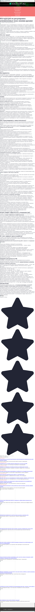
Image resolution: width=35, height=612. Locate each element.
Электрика (17, 15)
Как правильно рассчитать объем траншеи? (10, 600)
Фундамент (17, 10)
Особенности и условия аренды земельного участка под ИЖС (13, 463)
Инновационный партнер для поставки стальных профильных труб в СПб (16, 528)
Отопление (17, 13)
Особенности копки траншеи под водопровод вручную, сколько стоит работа (17, 586)
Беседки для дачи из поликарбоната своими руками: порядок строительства (17, 477)
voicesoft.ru (19, 3)
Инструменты (17, 8)
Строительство (17, 7)
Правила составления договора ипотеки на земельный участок (14, 466)
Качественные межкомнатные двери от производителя (12, 474)
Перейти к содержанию (5, 0)
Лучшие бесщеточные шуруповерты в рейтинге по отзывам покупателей (16, 471)
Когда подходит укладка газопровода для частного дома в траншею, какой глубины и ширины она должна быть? (16, 557)
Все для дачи (17, 12)
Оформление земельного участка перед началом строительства (14, 515)
